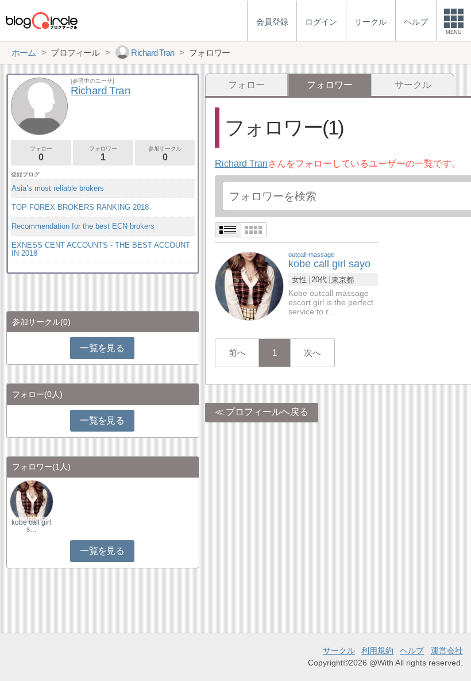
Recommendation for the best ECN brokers (83, 226)
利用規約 (377, 650)
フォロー (246, 85)
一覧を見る (102, 348)
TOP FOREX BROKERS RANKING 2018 (80, 207)
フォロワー (103, 153)
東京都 (342, 279)
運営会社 (447, 650)
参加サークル (165, 153)
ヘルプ (412, 650)
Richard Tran (241, 163)
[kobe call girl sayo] (249, 285)
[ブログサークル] (41, 20)
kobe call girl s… (31, 526)
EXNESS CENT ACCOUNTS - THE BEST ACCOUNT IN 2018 (100, 249)
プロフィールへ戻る (267, 412)
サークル (413, 85)
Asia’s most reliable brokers (57, 188)
